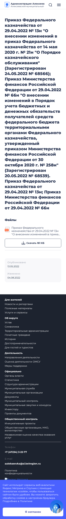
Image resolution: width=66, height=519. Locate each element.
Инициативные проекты (20, 423)
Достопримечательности (20, 343)
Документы (12, 396)
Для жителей (13, 299)
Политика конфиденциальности (18, 472)
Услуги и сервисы (16, 312)
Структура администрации (22, 384)
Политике (26, 501)
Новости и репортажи (19, 304)
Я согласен (33, 511)
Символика (12, 326)
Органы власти (14, 375)
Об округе (11, 318)
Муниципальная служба (20, 388)
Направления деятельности (22, 357)
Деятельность (14, 353)
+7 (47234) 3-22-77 (16, 452)
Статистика (12, 380)
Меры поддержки (16, 365)
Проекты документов (18, 413)
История (10, 339)
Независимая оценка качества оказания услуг (30, 436)
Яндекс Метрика (13, 488)
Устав (8, 322)
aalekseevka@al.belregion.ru (23, 463)
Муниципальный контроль (21, 400)
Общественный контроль (21, 419)
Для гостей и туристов (19, 347)
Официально (13, 371)
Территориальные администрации (27, 330)
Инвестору (11, 409)
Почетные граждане (17, 334)
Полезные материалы (18, 308)
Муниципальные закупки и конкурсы (28, 405)
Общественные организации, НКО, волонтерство (27, 429)
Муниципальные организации (24, 392)
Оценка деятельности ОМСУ (22, 361)
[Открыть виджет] (56, 506)
